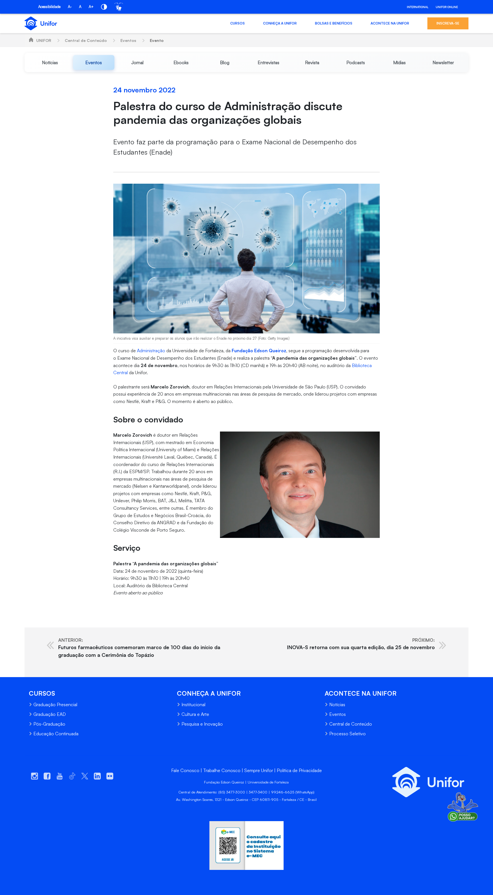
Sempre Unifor (258, 770)
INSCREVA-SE (448, 23)
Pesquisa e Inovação (202, 724)
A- (70, 6)
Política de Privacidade (299, 770)
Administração (151, 350)
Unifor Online (447, 7)
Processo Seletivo (347, 733)
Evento (156, 40)
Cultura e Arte (195, 714)
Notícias (337, 704)
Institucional (193, 704)
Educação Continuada (55, 733)
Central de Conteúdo (86, 40)
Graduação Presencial (55, 704)
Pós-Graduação (49, 724)
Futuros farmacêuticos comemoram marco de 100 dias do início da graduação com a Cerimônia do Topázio (139, 647)
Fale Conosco (185, 770)
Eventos (128, 40)
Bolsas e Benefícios (333, 23)
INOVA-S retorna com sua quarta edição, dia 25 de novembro (361, 643)
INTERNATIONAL (417, 7)
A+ (91, 6)
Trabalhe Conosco (222, 770)
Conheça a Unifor (280, 23)
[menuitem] (49, 62)
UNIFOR (43, 40)
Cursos (237, 23)
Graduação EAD (49, 714)
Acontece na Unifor (390, 23)
